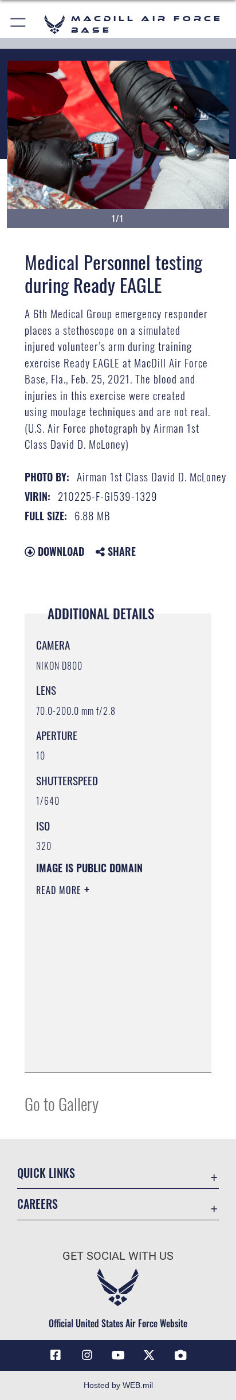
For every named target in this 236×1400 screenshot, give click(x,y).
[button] (18, 24)
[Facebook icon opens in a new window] (55, 1355)
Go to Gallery (62, 1103)
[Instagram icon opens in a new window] (87, 1355)
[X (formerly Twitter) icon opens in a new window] (149, 1355)
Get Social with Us (118, 1256)
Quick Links (46, 1173)
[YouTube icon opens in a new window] (118, 1355)
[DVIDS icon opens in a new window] (180, 1355)
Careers (37, 1204)
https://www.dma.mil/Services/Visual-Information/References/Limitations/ (105, 1051)
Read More (60, 890)
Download (59, 551)
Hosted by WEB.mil (118, 1385)
